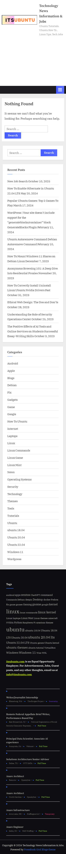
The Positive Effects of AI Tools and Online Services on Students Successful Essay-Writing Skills (32, 331)
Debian (12, 385)
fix (7, 604)
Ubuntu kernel (51, 642)
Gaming (27, 604)
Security (12, 486)
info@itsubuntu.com (19, 674)
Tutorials (13, 515)
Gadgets (12, 399)
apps (17, 595)
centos (25, 595)
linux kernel (47, 612)
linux (12, 611)
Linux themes (41, 618)
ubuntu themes (17, 647)
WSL (44, 652)
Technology (14, 494)
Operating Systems (19, 479)
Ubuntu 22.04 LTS (17, 642)
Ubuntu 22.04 (16, 544)
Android (12, 363)
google (45, 604)
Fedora (54, 599)
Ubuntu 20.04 (16, 537)
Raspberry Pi (29, 622)
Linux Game (15, 457)
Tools (10, 508)
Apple (11, 370)
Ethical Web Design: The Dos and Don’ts (32, 302)
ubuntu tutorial (36, 647)
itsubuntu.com (15, 661)
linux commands (28, 612)
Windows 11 (15, 552)
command (47, 595)
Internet (12, 428)
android (10, 595)
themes (49, 622)
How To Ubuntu (17, 421)
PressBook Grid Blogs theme (40, 849)
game (12, 604)
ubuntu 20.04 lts (41, 637)
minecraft (53, 618)
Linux (11, 443)
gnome (36, 604)
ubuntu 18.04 (16, 530)
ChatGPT (35, 595)
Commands (11, 599)
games (19, 604)
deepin (28, 599)
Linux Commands (18, 450)
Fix (9, 392)
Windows (12, 652)
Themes (12, 501)
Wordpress (14, 559)
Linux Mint (14, 465)
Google (11, 414)
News (10, 472)
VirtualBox (50, 647)
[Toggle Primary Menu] (60, 90)
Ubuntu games (37, 643)
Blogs (10, 378)
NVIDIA (10, 622)
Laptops (12, 436)
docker (46, 599)
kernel (53, 604)
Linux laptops (13, 618)
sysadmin (40, 622)
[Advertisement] (33, 59)
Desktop (38, 599)
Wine (38, 653)
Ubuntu (12, 523)
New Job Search (17, 181)
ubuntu (15, 629)
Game (11, 407)
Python (18, 622)
